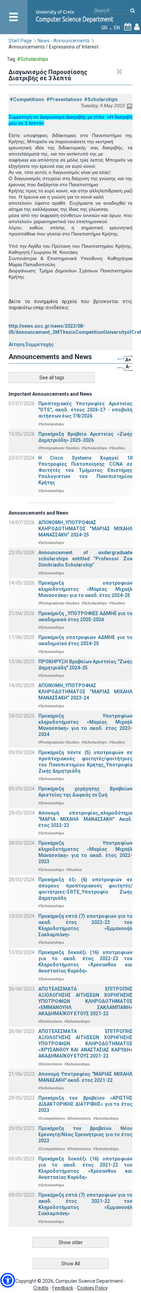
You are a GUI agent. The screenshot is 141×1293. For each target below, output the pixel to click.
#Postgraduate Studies (58, 448)
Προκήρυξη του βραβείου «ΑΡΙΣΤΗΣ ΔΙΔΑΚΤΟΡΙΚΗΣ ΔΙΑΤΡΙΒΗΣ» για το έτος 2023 (85, 1104)
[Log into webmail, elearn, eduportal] (137, 27)
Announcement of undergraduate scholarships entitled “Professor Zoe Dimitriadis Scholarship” (85, 559)
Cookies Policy (92, 1288)
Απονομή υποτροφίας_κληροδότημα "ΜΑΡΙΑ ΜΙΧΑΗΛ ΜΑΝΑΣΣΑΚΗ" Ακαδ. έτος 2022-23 (85, 819)
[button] (8, 1280)
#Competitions (27, 99)
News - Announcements (64, 40)
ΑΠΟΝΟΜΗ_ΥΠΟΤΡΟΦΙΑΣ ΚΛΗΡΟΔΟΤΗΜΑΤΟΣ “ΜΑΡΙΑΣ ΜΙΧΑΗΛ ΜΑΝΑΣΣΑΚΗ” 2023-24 (85, 691)
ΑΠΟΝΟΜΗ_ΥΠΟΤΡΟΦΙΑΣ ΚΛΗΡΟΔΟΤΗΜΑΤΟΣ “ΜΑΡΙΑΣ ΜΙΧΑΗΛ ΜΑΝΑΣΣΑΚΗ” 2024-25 (85, 528)
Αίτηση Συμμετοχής (31, 344)
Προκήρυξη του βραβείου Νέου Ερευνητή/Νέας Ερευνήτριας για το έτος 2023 (85, 1134)
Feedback (62, 1288)
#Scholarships (101, 99)
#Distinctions (50, 1021)
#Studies (117, 448)
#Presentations (64, 99)
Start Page (20, 40)
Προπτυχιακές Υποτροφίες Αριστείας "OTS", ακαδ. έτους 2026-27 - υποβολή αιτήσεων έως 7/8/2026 (85, 410)
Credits (41, 1288)
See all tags (51, 377)
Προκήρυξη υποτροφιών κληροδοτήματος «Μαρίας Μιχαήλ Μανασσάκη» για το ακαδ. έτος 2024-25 (85, 589)
